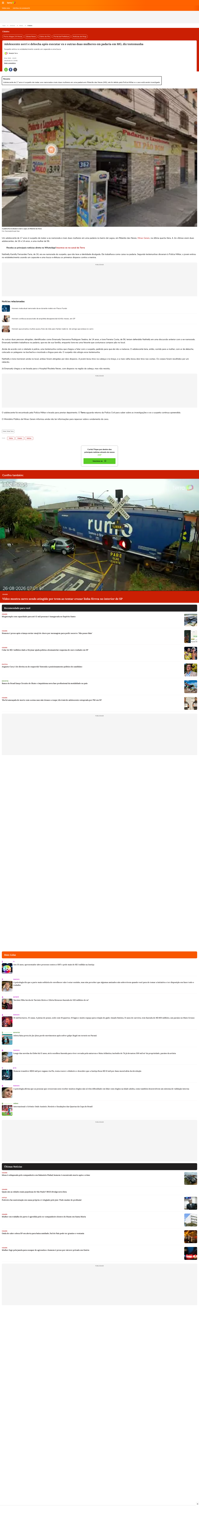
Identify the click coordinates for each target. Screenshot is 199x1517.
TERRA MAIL (6, 8)
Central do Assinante (21, 8)
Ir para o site (11, 3)
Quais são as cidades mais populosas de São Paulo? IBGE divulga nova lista (34, 1192)
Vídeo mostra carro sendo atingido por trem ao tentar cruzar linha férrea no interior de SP (62, 598)
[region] (99, 1511)
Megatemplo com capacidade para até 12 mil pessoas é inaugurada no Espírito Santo (39, 616)
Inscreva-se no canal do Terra (70, 247)
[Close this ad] (197, 1503)
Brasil (21, 25)
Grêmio (15, 1103)
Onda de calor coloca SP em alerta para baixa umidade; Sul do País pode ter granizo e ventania (43, 1233)
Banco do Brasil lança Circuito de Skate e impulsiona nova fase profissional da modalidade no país (45, 683)
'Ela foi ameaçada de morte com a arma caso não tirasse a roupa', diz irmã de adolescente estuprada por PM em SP (52, 700)
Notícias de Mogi (79, 36)
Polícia (11, 438)
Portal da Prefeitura (61, 36)
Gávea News (31, 36)
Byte (14, 1068)
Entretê (16, 997)
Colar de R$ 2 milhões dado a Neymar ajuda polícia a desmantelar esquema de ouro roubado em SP (45, 650)
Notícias (12, 25)
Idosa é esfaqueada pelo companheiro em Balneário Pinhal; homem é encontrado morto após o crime (46, 1175)
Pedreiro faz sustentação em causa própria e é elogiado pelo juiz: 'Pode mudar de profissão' (42, 1200)
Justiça (4, 1198)
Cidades (29, 25)
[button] (3, 3)
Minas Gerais (144, 238)
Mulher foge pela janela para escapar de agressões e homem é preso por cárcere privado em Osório (45, 1250)
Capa (4, 25)
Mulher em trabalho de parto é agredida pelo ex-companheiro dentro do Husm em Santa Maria (44, 1216)
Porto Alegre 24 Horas (13, 36)
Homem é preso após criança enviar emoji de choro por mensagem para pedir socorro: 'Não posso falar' (47, 633)
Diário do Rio (44, 36)
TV (14, 961)
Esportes (5, 681)
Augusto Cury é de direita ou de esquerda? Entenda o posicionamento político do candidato (42, 666)
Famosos (16, 979)
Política (5, 664)
